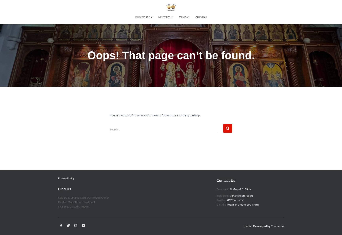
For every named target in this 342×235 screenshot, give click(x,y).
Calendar (201, 17)
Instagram (75, 225)
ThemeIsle (277, 226)
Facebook (61, 225)
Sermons (184, 17)
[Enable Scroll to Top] (334, 227)
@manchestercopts (242, 195)
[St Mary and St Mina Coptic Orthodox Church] (171, 7)
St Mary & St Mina (240, 189)
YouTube (83, 225)
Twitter (68, 225)
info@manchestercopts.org (242, 204)
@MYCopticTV (235, 200)
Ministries (164, 17)
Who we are (142, 17)
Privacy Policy (66, 178)
